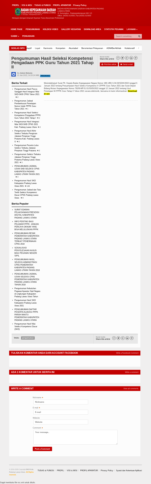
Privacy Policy (79, 5)
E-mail (36, 408)
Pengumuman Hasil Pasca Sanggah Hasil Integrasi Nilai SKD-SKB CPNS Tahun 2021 (26, 91)
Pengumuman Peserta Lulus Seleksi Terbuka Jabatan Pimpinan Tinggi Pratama (26, 148)
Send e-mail (126, 64)
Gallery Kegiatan (71, 29)
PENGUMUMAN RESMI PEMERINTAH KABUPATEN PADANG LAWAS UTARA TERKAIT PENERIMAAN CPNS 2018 (26, 238)
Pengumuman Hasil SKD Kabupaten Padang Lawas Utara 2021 (25, 183)
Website (36, 418)
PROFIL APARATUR (62, 5)
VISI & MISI (27, 5)
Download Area (92, 29)
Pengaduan (28, 36)
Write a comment (131, 372)
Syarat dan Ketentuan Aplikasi (129, 470)
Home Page (16, 29)
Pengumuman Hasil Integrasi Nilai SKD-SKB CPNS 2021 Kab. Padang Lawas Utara (26, 124)
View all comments (130, 389)
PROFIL (15, 5)
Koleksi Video (50, 29)
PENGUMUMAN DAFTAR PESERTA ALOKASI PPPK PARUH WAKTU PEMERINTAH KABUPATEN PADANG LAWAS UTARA (26, 314)
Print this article (108, 64)
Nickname (38, 397)
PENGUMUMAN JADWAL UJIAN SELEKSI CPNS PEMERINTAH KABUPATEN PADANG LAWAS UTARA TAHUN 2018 (26, 279)
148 (28, 186)
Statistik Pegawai (113, 29)
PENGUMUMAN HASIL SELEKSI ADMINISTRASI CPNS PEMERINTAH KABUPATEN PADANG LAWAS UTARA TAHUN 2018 (27, 264)
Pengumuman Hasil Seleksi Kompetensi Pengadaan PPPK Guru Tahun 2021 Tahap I (27, 115)
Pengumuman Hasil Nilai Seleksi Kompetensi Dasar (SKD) (25, 326)
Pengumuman (33, 29)
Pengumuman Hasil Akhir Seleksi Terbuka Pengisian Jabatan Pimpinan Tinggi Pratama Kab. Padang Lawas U (26, 136)
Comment (38, 428)
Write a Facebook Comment (127, 353)
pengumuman (45, 76)
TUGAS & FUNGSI (42, 5)
